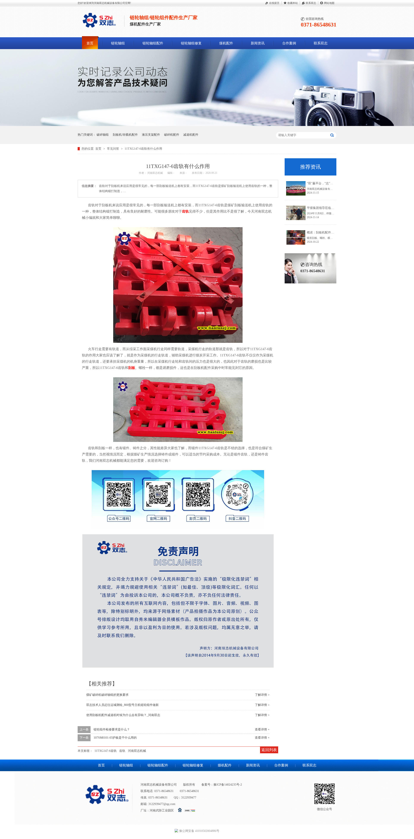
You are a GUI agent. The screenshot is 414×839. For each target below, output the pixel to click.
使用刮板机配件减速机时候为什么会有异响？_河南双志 (123, 715)
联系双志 (311, 3)
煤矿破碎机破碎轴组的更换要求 (107, 694)
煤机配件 (226, 43)
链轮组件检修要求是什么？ (112, 729)
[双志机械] (207, 125)
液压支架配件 (151, 134)
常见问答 (113, 148)
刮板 (131, 368)
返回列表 (269, 750)
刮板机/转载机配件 (125, 134)
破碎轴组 (103, 134)
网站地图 (329, 3)
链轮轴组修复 (191, 43)
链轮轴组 (118, 43)
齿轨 (185, 211)
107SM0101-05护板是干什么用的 (115, 737)
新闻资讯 (258, 43)
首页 (89, 43)
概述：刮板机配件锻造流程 (325, 232)
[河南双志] (99, 28)
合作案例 (289, 43)
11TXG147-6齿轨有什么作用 (143, 148)
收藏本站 (292, 3)
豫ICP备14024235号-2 (227, 784)
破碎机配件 (171, 134)
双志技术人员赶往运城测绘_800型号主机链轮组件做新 (122, 705)
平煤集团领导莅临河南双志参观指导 (331, 208)
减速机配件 (190, 134)
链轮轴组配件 (153, 43)
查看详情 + (262, 729)
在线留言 (274, 3)
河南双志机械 (137, 750)
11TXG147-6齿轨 (105, 750)
